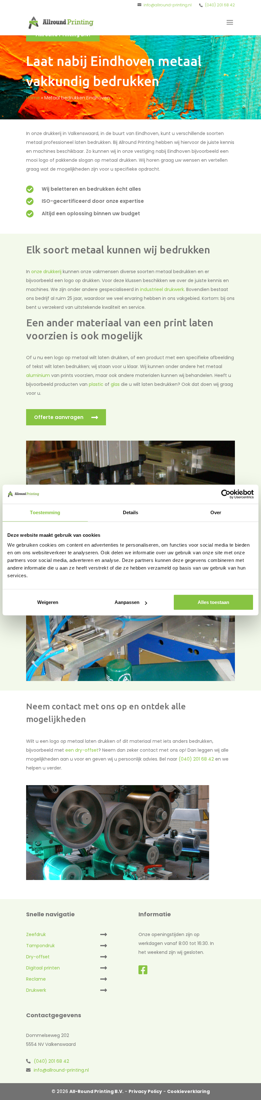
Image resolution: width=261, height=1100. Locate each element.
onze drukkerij (46, 271)
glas (115, 384)
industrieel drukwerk (162, 289)
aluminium (38, 375)
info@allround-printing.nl (61, 1070)
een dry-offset (81, 750)
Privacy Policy (145, 1091)
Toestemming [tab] (45, 512)
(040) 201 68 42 (220, 5)
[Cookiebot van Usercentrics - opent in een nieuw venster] (226, 494)
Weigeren (47, 602)
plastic (96, 384)
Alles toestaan (213, 602)
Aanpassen (127, 602)
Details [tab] (130, 512)
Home (33, 98)
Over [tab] (215, 512)
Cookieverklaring (188, 1091)
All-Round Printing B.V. (96, 1091)
